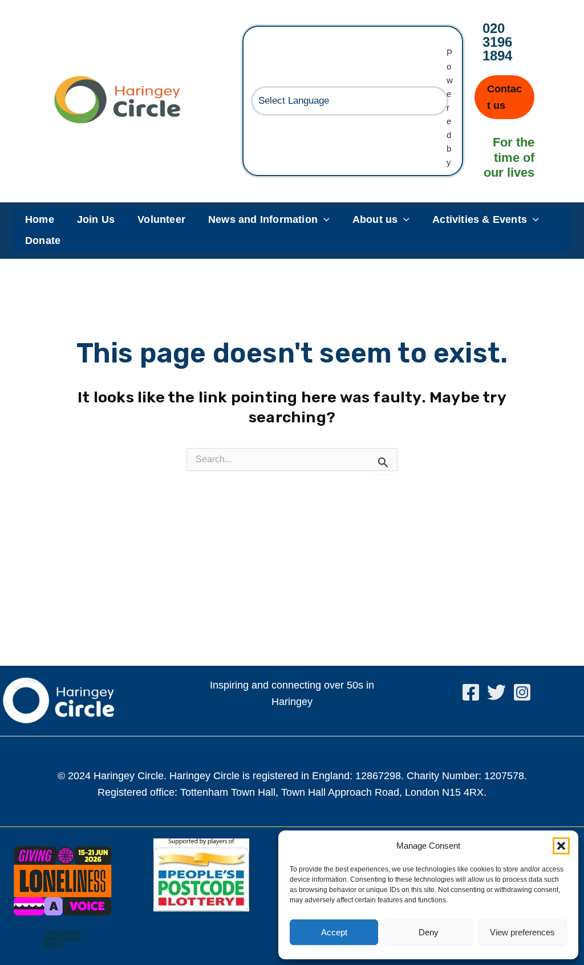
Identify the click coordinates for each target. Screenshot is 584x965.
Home (39, 219)
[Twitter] (496, 692)
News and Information (263, 219)
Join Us (96, 219)
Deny (429, 932)
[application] (324, 220)
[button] (561, 846)
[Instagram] (522, 692)
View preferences (522, 932)
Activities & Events (479, 219)
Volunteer (161, 219)
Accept (334, 932)
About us (375, 219)
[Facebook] (470, 692)
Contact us (504, 97)
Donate (42, 240)
